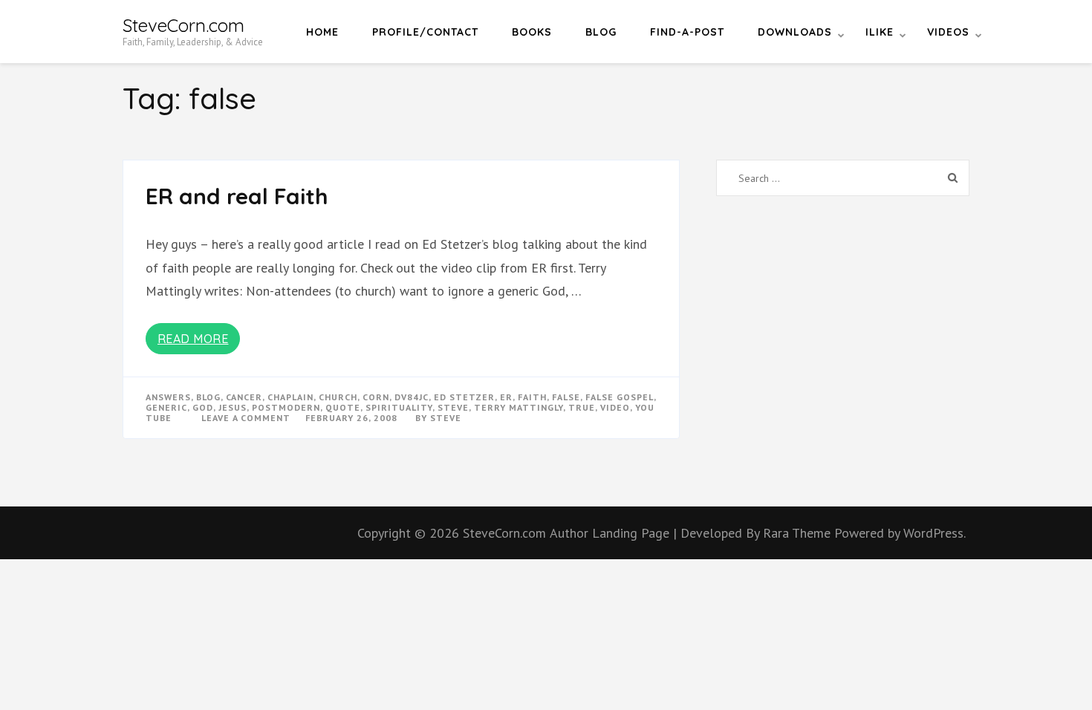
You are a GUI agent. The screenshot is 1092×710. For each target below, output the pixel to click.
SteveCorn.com (183, 25)
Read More (193, 338)
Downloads (795, 32)
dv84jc (411, 397)
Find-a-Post (687, 32)
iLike (879, 32)
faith (532, 397)
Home (322, 32)
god (202, 407)
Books (532, 32)
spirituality (398, 407)
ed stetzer (464, 397)
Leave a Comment (245, 417)
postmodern (286, 407)
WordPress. (934, 532)
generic (166, 407)
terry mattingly (518, 407)
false (566, 397)
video (615, 407)
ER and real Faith (237, 196)
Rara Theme (798, 532)
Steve (445, 417)
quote (342, 407)
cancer (244, 397)
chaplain (290, 397)
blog (208, 397)
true (581, 407)
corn (376, 397)
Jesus (232, 407)
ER (506, 397)
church (338, 397)
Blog (601, 32)
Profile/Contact (425, 32)
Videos (948, 32)
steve (453, 407)
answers (168, 397)
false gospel (619, 397)
